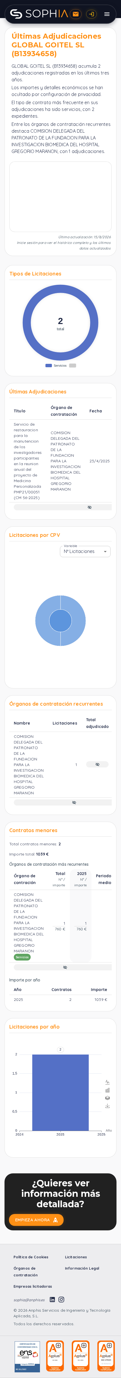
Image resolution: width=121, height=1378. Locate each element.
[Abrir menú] (107, 14)
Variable (70, 546)
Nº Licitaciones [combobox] (79, 551)
